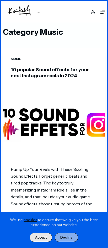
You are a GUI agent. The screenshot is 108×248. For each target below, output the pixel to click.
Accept (41, 237)
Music (16, 59)
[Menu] (102, 11)
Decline (66, 237)
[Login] (93, 12)
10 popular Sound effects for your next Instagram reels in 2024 (50, 72)
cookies (30, 219)
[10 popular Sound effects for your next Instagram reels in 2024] (54, 122)
